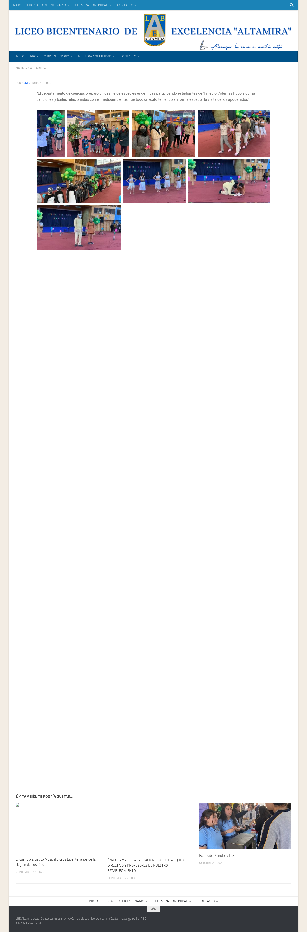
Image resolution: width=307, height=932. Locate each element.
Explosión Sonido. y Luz (216, 855)
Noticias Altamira (31, 68)
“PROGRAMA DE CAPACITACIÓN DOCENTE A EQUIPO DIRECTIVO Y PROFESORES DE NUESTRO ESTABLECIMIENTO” (146, 865)
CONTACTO (125, 5)
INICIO (16, 5)
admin (26, 83)
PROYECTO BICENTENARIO (46, 5)
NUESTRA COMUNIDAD (91, 5)
